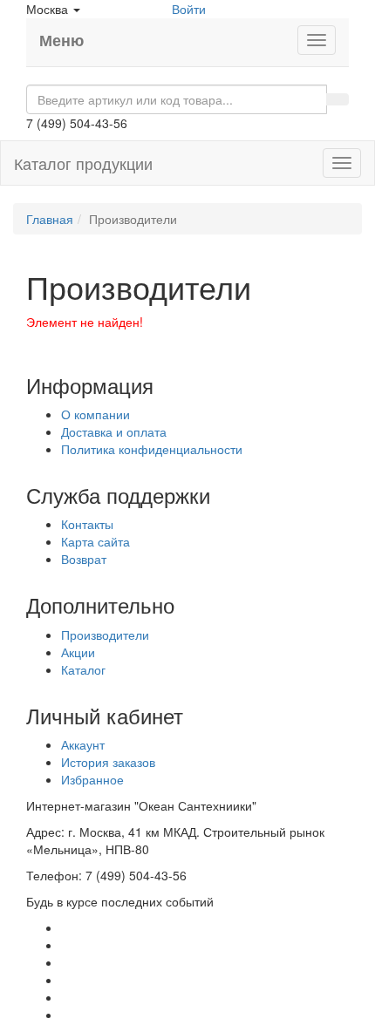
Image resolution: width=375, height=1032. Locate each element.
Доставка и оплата (114, 431)
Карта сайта (95, 541)
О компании (95, 414)
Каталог (83, 669)
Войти (189, 8)
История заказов (108, 762)
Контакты (87, 524)
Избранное (92, 779)
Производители (105, 634)
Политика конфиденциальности (151, 449)
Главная (49, 218)
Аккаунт (83, 744)
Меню (61, 40)
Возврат (83, 558)
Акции (78, 652)
